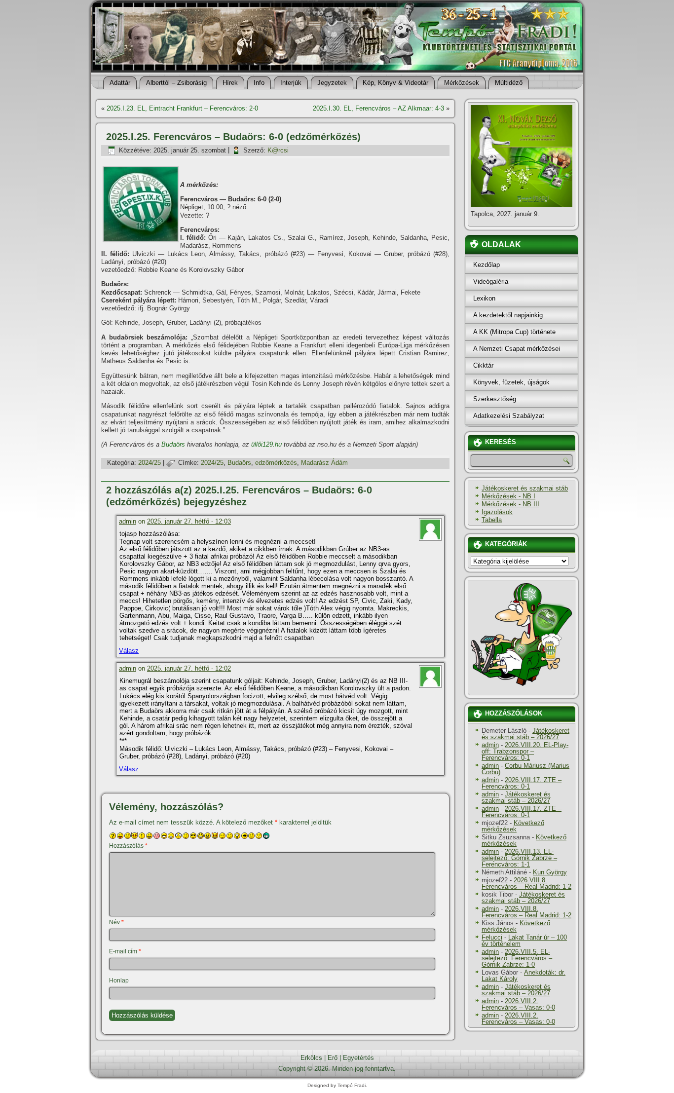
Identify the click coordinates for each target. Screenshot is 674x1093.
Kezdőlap (486, 264)
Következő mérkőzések (513, 826)
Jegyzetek (332, 82)
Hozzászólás (128, 845)
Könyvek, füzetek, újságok (511, 382)
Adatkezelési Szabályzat (508, 415)
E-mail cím (125, 951)
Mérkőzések (461, 82)
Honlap (119, 980)
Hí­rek (230, 82)
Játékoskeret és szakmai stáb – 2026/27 (525, 734)
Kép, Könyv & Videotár (395, 82)
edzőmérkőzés (276, 462)
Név (116, 922)
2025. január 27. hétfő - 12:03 (189, 521)
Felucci (492, 937)
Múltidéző (509, 82)
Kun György (550, 872)
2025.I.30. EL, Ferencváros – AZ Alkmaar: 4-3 (378, 108)
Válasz (129, 650)
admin (127, 521)
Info (259, 82)
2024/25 (149, 462)
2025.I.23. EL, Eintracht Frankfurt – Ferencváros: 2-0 (182, 108)
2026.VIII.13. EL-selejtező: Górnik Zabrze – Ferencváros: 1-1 (519, 858)
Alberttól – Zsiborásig (176, 82)
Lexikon (484, 298)
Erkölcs (311, 1057)
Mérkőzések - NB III (510, 504)
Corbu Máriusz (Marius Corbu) (525, 769)
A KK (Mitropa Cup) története (514, 332)
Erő (332, 1057)
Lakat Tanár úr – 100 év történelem (524, 940)
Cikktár (483, 365)
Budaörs (173, 444)
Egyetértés (358, 1057)
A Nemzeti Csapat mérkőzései (516, 348)
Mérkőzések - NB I (508, 496)
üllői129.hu (266, 444)
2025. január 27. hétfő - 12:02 (189, 668)
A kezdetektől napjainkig (508, 315)
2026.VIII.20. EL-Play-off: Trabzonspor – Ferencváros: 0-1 (525, 751)
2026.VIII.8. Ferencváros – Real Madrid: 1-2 (526, 883)
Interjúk (290, 82)
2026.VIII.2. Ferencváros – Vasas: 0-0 (518, 1004)
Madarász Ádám (324, 462)
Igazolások (497, 512)
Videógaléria (490, 281)
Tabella (492, 520)
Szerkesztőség (494, 399)
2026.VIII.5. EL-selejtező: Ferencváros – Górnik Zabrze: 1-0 (517, 958)
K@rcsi (278, 150)
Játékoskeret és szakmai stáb (525, 488)
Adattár (120, 82)
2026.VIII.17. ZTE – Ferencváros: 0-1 (522, 783)
